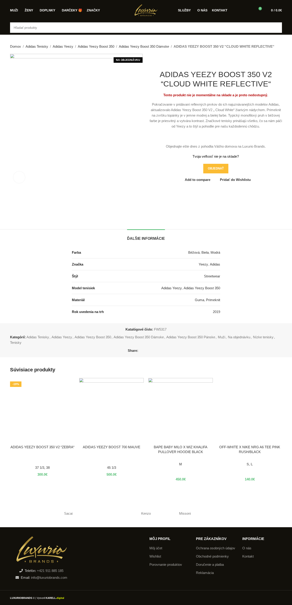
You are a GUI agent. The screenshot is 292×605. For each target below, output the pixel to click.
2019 (216, 312)
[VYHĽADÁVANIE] (276, 27)
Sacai (68, 513)
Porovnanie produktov (165, 564)
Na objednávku (239, 337)
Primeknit (213, 300)
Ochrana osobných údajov (215, 548)
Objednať (216, 168)
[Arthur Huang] (107, 513)
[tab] (146, 236)
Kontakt (248, 556)
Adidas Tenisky (37, 46)
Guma (199, 300)
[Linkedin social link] (156, 351)
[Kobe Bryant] (29, 513)
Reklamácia (205, 573)
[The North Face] (262, 513)
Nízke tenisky (263, 337)
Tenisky (15, 342)
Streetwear (212, 276)
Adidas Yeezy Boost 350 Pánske (190, 337)
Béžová (194, 252)
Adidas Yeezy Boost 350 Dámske (144, 46)
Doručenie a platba (210, 564)
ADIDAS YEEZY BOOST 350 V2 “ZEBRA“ (42, 447)
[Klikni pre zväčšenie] (19, 177)
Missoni (185, 513)
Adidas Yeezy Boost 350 (96, 46)
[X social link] (146, 351)
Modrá (215, 252)
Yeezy (203, 264)
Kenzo (146, 513)
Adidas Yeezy (63, 46)
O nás (246, 548)
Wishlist (155, 556)
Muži (221, 337)
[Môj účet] (250, 10)
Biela (205, 252)
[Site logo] (146, 10)
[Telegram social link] (161, 351)
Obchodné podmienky (212, 556)
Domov (15, 46)
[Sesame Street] (223, 513)
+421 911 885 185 (50, 571)
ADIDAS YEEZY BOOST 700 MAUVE (111, 447)
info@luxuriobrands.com (48, 577)
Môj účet (155, 548)
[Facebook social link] (140, 351)
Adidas (215, 264)
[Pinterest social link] (151, 351)
